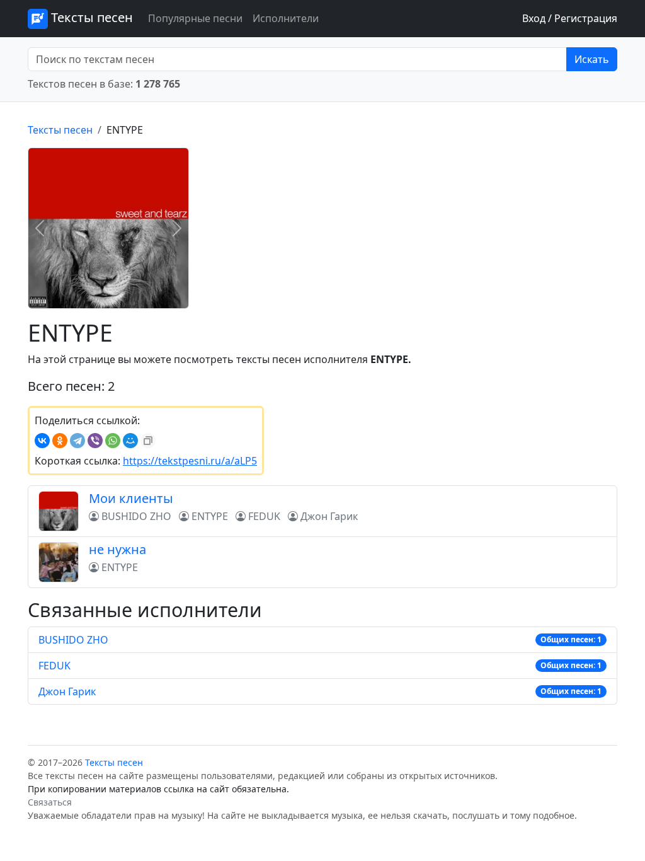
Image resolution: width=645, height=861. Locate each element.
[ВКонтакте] (42, 440)
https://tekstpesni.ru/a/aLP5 (190, 461)
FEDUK (54, 666)
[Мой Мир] (130, 440)
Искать (591, 59)
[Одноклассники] (59, 440)
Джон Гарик (67, 691)
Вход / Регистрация (569, 18)
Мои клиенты (131, 498)
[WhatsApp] (112, 440)
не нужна (117, 549)
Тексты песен (90, 17)
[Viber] (95, 440)
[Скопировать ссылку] (148, 440)
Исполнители (286, 18)
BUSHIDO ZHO (73, 640)
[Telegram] (77, 440)
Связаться (50, 802)
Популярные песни (195, 18)
